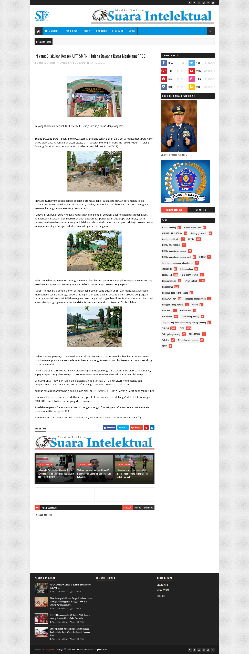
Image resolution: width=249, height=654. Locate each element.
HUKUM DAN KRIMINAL (171, 245)
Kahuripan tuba (186, 268)
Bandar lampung (169, 227)
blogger (127, 507)
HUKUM (86, 31)
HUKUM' (202, 257)
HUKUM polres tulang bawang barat (176, 257)
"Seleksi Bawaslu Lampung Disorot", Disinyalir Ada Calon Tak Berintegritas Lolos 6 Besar (94, 473)
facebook (148, 507)
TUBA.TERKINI (194, 334)
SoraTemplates (48, 649)
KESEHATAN (101, 31)
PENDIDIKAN (71, 31)
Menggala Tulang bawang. (173, 304)
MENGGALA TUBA (169, 298)
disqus (137, 507)
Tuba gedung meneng (171, 334)
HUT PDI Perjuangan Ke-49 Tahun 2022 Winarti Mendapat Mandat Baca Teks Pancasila (70, 616)
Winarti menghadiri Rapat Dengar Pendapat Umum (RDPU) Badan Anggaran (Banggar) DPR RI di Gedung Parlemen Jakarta (71, 602)
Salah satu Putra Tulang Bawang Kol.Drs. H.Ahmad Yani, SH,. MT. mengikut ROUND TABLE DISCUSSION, (56, 473)
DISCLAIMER (162, 584)
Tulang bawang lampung (188, 340)
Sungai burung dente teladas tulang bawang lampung (184, 322)
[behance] (208, 2)
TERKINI (165, 328)
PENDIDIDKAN (185, 310)
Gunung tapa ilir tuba (170, 239)
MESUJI (195, 304)
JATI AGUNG (167, 268)
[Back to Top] (213, 650)
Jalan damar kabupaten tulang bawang (178, 263)
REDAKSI (160, 596)
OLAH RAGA (117, 31)
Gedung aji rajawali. (199, 233)
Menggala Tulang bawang (195, 298)
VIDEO (132, 31)
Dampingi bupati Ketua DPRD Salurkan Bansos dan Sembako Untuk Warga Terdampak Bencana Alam (70, 632)
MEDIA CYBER (163, 590)
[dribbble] (199, 2)
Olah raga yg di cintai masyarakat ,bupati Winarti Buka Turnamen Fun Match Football (132, 473)
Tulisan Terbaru (174, 209)
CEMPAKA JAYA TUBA (192, 227)
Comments (201, 209)
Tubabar (165, 340)
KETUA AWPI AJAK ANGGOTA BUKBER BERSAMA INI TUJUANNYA (70, 586)
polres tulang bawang (190, 316)
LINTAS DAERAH (52, 31)
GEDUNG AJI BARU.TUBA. (172, 233)
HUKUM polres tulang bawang (174, 251)
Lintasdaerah (167, 286)
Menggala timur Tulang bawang (175, 292)
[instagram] (203, 2)
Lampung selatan (169, 280)
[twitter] (194, 2)
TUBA (182, 328)
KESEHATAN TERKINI (190, 274)
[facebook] (190, 2)
